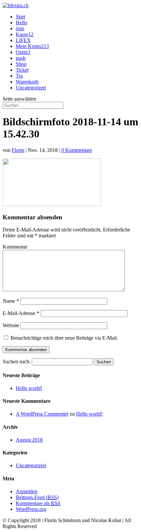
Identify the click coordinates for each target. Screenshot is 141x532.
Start (20, 16)
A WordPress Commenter (42, 414)
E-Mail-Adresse (21, 313)
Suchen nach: (16, 361)
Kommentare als (38, 503)
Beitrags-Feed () (37, 497)
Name (11, 301)
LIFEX (23, 40)
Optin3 (23, 52)
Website (11, 325)
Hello (21, 22)
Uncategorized (31, 87)
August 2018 (29, 440)
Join (20, 28)
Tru (19, 76)
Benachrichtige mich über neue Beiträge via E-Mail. (64, 338)
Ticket (22, 70)
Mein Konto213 (32, 46)
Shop (21, 64)
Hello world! (29, 388)
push (21, 58)
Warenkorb (27, 82)
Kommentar (15, 247)
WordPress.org (31, 509)
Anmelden (26, 491)
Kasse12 (24, 34)
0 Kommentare (76, 150)
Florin (18, 150)
